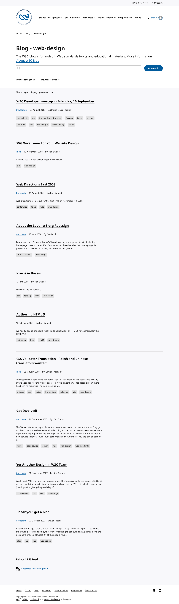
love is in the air (28, 273)
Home (19, 33)
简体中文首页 (157, 2)
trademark (34, 599)
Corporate (21, 193)
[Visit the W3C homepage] (24, 17)
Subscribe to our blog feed (34, 568)
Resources (88, 17)
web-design (40, 33)
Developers (21, 110)
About (137, 17)
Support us (124, 17)
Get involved (71, 17)
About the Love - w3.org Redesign (42, 225)
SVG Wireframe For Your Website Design (47, 143)
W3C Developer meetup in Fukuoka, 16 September (55, 101)
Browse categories (25, 79)
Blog (28, 33)
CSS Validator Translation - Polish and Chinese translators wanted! (52, 361)
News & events (105, 17)
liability (25, 599)
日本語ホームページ (140, 2)
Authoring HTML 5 (30, 314)
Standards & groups (49, 17)
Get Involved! (26, 410)
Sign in (154, 17)
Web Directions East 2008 (35, 184)
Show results (153, 68)
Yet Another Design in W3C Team (41, 464)
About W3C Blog (27, 60)
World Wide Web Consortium (45, 596)
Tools (18, 151)
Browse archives (49, 79)
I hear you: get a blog (33, 512)
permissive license (52, 599)
